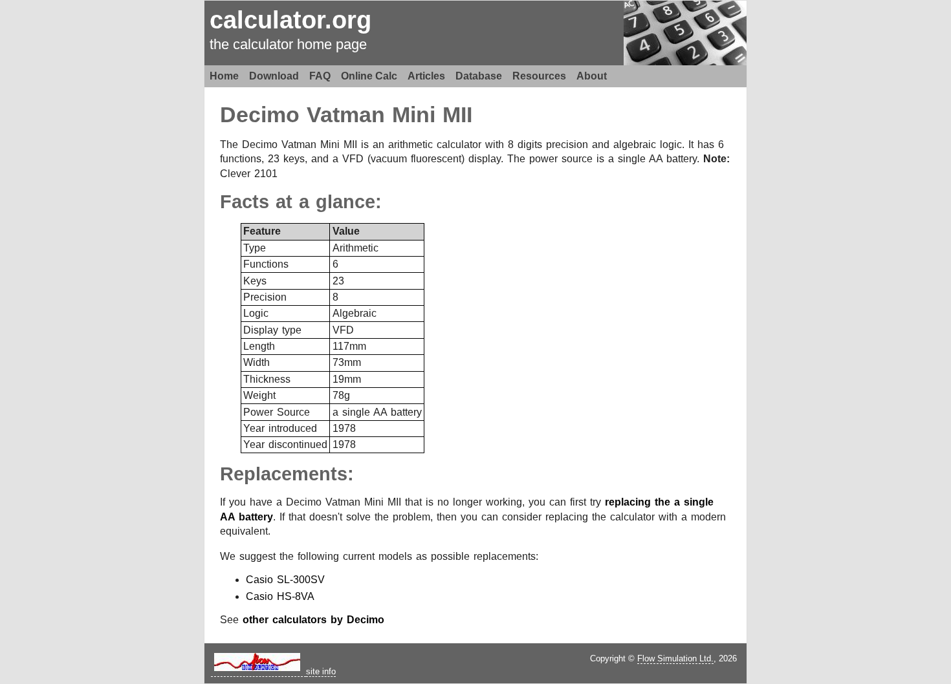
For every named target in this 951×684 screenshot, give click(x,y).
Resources (539, 75)
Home (224, 75)
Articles (426, 75)
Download (274, 75)
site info (321, 671)
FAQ (320, 75)
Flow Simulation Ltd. (675, 658)
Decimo (260, 115)
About (591, 75)
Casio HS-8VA (280, 596)
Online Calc (369, 75)
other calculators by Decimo (313, 619)
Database (478, 75)
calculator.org (290, 20)
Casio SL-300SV (285, 579)
